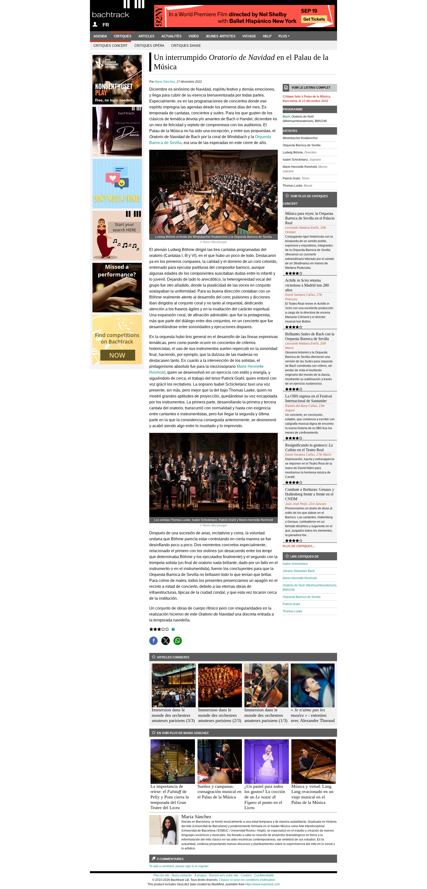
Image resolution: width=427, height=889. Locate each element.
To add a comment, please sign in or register (179, 866)
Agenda (100, 36)
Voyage (249, 36)
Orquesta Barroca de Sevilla (301, 597)
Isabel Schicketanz (295, 564)
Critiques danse (186, 46)
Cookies (246, 875)
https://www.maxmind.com (262, 884)
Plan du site (161, 875)
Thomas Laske (292, 611)
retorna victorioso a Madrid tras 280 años (307, 285)
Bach (286, 116)
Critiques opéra (149, 46)
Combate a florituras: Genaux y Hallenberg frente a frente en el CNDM (309, 494)
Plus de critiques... (299, 546)
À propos (200, 875)
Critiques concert (110, 46)
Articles (146, 36)
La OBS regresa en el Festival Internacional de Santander (308, 398)
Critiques (122, 36)
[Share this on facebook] (153, 641)
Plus (282, 36)
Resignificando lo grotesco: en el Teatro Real (309, 447)
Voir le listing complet (311, 87)
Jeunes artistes (220, 36)
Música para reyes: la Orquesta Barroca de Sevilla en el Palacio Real (310, 218)
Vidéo (194, 36)
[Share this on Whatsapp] (177, 641)
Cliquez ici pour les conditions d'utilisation (247, 880)
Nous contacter (182, 875)
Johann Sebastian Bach (299, 571)
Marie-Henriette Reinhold (300, 578)
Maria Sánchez (165, 81)
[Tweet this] (165, 641)
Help (267, 36)
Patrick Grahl (291, 604)
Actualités (171, 36)
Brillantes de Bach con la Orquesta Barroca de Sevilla (309, 336)
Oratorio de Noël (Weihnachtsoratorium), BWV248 (310, 588)
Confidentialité (264, 875)
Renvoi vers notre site (223, 875)
